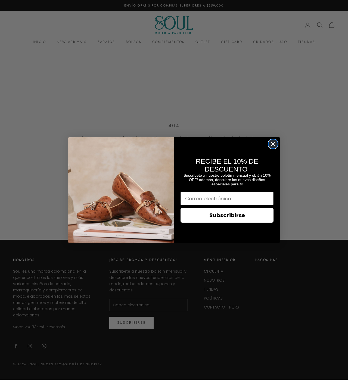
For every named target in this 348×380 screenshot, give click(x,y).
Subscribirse (227, 215)
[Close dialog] (273, 144)
